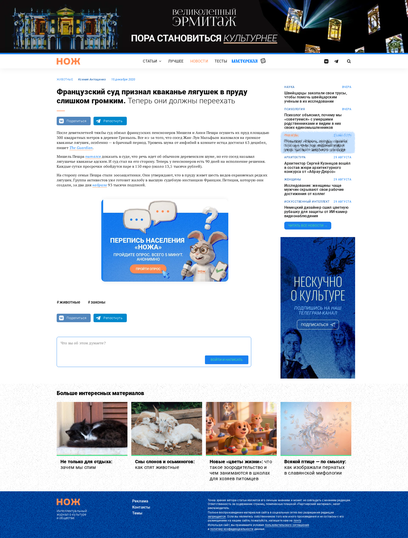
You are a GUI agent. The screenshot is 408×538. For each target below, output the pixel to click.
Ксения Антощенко (92, 79)
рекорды (291, 135)
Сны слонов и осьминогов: (165, 464)
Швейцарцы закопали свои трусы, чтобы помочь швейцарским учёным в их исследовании (315, 97)
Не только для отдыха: (86, 464)
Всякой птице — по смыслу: (315, 467)
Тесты (221, 61)
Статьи (150, 61)
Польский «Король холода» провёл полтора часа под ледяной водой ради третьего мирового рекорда (316, 145)
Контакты (141, 507)
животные (65, 79)
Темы (137, 513)
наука (289, 87)
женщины (292, 179)
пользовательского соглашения (287, 525)
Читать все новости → (307, 225)
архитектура (295, 157)
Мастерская (244, 61)
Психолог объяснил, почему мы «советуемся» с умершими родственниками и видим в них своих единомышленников (313, 121)
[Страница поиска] (349, 61)
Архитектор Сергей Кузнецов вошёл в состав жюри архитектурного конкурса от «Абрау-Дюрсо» (317, 167)
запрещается (217, 516)
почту (297, 520)
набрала (99, 185)
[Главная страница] (68, 61)
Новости (199, 61)
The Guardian (81, 147)
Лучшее (176, 61)
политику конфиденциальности (231, 529)
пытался (93, 156)
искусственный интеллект (307, 201)
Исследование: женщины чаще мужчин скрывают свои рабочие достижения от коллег (314, 190)
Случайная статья (263, 61)
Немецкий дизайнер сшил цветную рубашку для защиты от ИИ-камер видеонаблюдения (316, 211)
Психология (294, 109)
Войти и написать (227, 360)
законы (98, 302)
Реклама (140, 501)
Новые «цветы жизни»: (241, 470)
